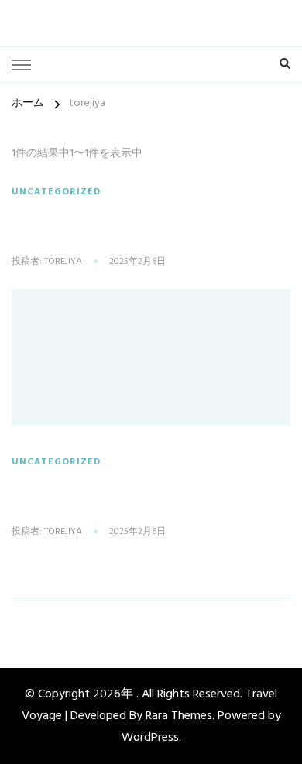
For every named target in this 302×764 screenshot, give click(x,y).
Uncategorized (56, 192)
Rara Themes (179, 716)
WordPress (150, 738)
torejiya (63, 262)
